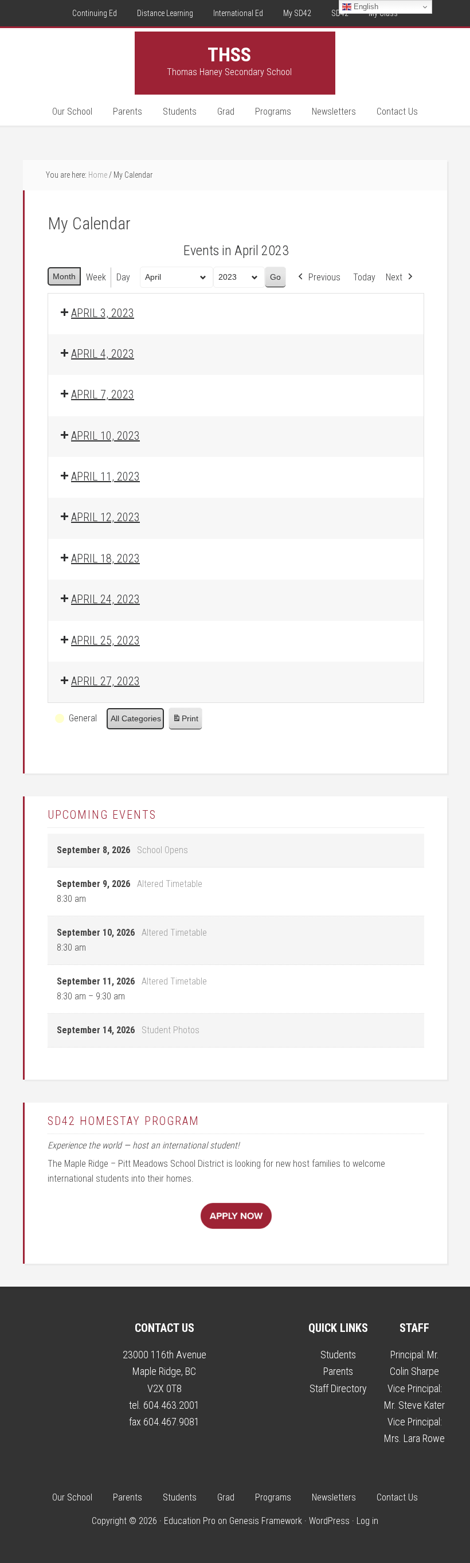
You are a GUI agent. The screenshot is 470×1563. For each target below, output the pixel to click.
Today (364, 277)
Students (338, 1355)
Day (123, 277)
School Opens (162, 850)
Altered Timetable (169, 883)
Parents (338, 1371)
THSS (229, 54)
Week (96, 277)
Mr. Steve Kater (414, 1405)
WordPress (329, 1520)
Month (64, 276)
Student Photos (170, 1030)
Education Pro (190, 1520)
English (364, 6)
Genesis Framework (265, 1520)
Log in (367, 1520)
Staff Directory (338, 1388)
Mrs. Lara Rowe (414, 1438)
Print (185, 721)
